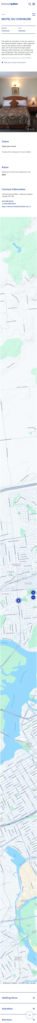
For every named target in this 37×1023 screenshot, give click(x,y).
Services (7, 1019)
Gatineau (21, 31)
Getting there (10, 998)
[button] (18, 600)
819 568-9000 (7, 201)
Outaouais (5, 31)
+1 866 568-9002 (9, 203)
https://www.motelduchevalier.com (17, 206)
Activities (7, 1008)
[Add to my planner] (33, 14)
